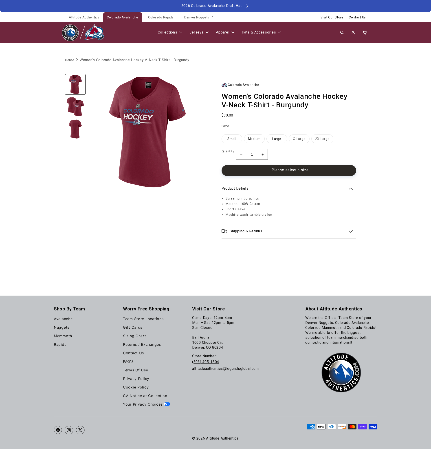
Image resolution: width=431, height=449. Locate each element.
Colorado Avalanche (122, 17)
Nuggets (61, 327)
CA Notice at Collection (145, 395)
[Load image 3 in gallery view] (75, 129)
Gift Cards (132, 327)
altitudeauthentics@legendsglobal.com (225, 368)
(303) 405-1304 (205, 362)
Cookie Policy (136, 387)
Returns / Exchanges (142, 344)
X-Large (301, 140)
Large (276, 139)
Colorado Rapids (161, 17)
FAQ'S (128, 361)
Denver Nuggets (196, 17)
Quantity (228, 151)
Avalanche (63, 319)
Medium (254, 139)
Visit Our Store (332, 17)
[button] (342, 32)
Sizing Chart (134, 336)
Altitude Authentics (84, 17)
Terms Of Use (135, 370)
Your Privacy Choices (143, 404)
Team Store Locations (143, 319)
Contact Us (357, 17)
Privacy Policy (136, 378)
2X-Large (324, 140)
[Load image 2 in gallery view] (75, 107)
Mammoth (63, 336)
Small (231, 139)
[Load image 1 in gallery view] (75, 84)
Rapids (60, 344)
